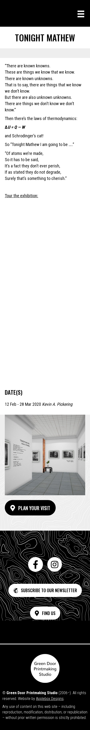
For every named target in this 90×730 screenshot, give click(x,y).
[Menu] (81, 14)
